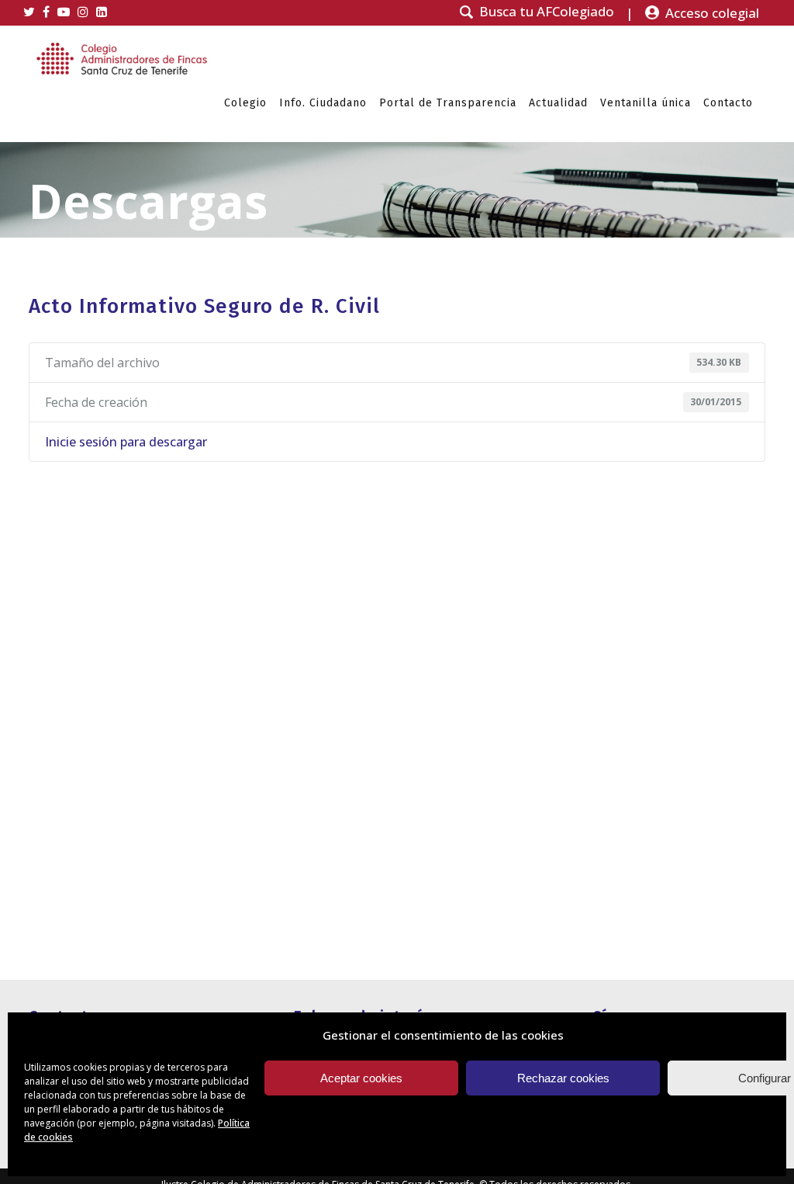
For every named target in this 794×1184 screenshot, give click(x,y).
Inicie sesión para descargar (126, 441)
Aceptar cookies (361, 1078)
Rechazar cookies (563, 1078)
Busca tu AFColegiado (546, 11)
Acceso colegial (712, 13)
